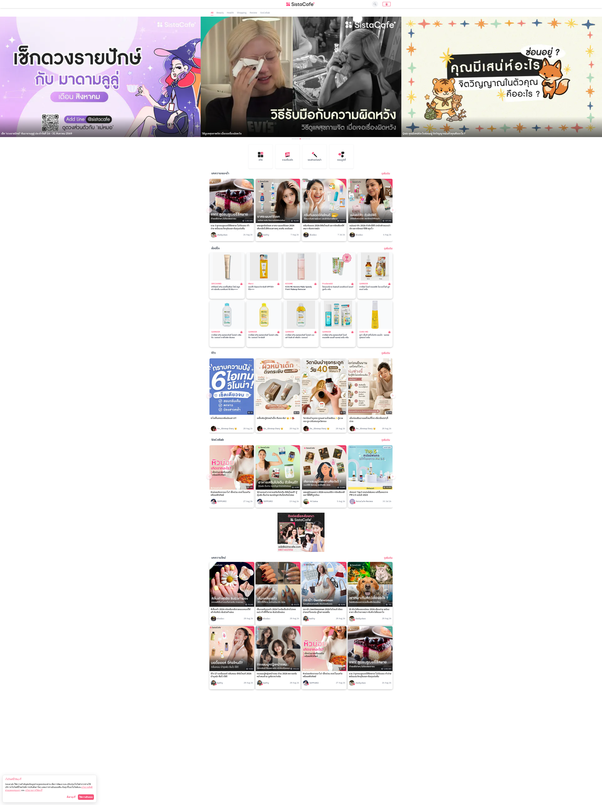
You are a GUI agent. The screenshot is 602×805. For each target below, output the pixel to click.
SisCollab (265, 13)
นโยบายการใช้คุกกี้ (33, 790)
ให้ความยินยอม (86, 797)
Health (230, 13)
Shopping (242, 13)
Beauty (220, 13)
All (212, 13)
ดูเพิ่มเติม (385, 173)
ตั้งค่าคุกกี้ (71, 797)
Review (253, 13)
